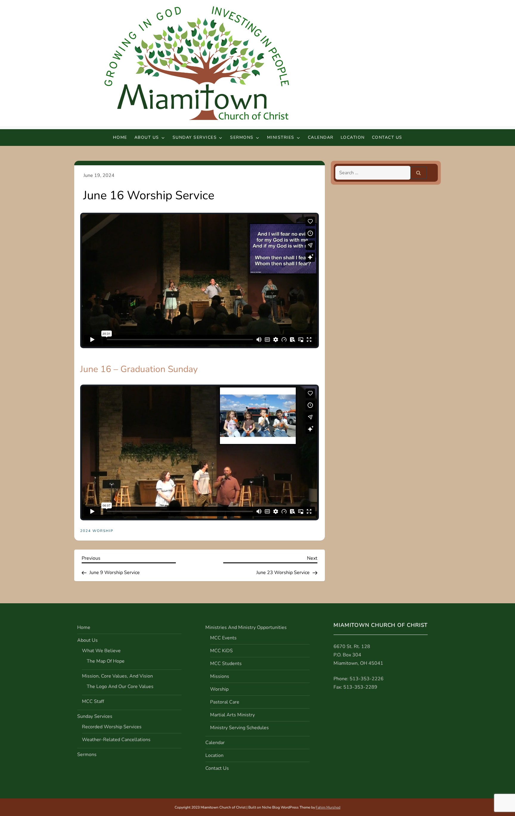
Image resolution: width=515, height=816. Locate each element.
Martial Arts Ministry (232, 715)
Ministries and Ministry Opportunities (246, 627)
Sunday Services (195, 137)
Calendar (320, 137)
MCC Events (223, 638)
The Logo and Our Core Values (120, 686)
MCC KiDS (221, 650)
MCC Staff (93, 701)
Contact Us (387, 137)
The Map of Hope (106, 661)
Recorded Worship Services (112, 727)
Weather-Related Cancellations (116, 739)
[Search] (418, 173)
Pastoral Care (224, 702)
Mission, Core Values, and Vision (117, 676)
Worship (219, 689)
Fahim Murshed (328, 807)
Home (120, 137)
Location (353, 137)
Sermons (242, 137)
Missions (219, 676)
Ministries (280, 137)
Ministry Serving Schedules (239, 727)
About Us (146, 137)
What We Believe (101, 650)
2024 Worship (97, 531)
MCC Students (226, 663)
